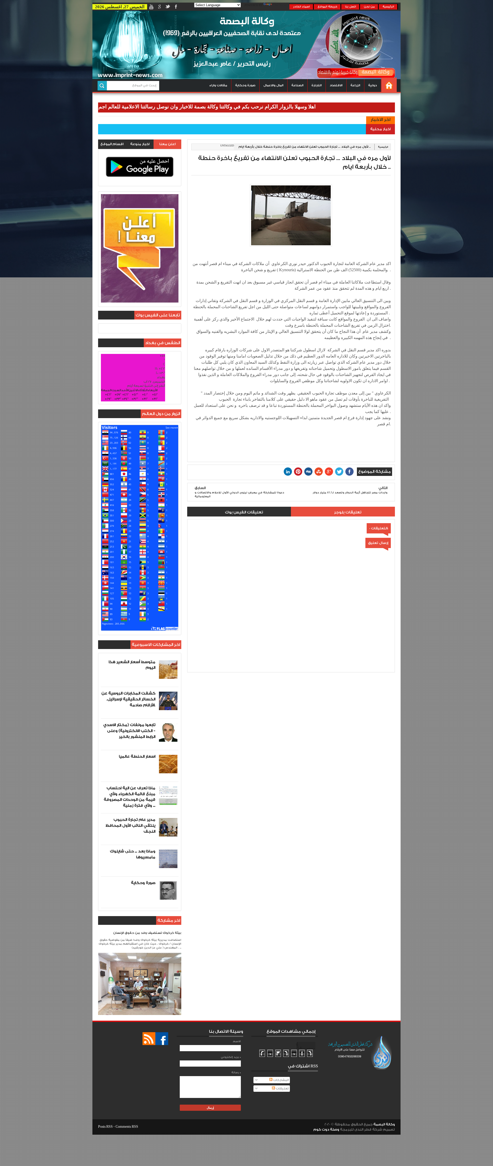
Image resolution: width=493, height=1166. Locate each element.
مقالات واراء (218, 85)
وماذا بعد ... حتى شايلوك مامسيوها (132, 854)
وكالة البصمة (384, 1124)
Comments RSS (127, 1126)
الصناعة (297, 85)
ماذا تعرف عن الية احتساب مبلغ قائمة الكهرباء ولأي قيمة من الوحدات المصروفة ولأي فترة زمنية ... (129, 796)
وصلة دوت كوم (326, 1129)
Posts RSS (105, 1126)
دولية (372, 85)
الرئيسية (388, 7)
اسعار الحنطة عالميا (137, 756)
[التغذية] (149, 1038)
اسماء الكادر (301, 7)
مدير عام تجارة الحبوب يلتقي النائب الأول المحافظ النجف (130, 825)
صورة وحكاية (245, 85)
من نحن (369, 7)
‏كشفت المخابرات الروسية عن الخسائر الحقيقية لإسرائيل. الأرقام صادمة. (128, 699)
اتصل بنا (350, 7)
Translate (281, 5)
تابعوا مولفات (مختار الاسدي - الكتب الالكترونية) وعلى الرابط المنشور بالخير (129, 731)
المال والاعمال (273, 85)
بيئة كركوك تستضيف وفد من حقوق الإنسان (147, 932)
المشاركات (280, 1080)
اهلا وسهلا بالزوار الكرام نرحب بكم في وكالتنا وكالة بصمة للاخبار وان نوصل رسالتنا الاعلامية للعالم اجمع (243, 106)
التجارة (316, 85)
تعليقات (282, 1088)
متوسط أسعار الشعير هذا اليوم (132, 665)
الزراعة (355, 85)
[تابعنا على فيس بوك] (161, 1038)
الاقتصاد (336, 85)
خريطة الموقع (327, 7)
